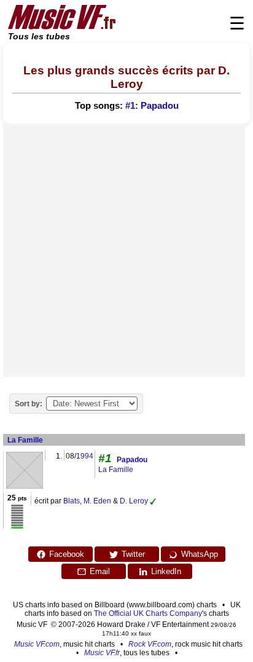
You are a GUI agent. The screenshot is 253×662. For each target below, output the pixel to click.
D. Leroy (134, 501)
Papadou (132, 459)
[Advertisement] (126, 250)
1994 (84, 456)
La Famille (25, 440)
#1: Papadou (152, 106)
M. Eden (97, 501)
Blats (71, 501)
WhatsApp (199, 554)
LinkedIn (166, 571)
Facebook (66, 554)
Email (100, 571)
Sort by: (28, 404)
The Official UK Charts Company (148, 613)
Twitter (133, 554)
